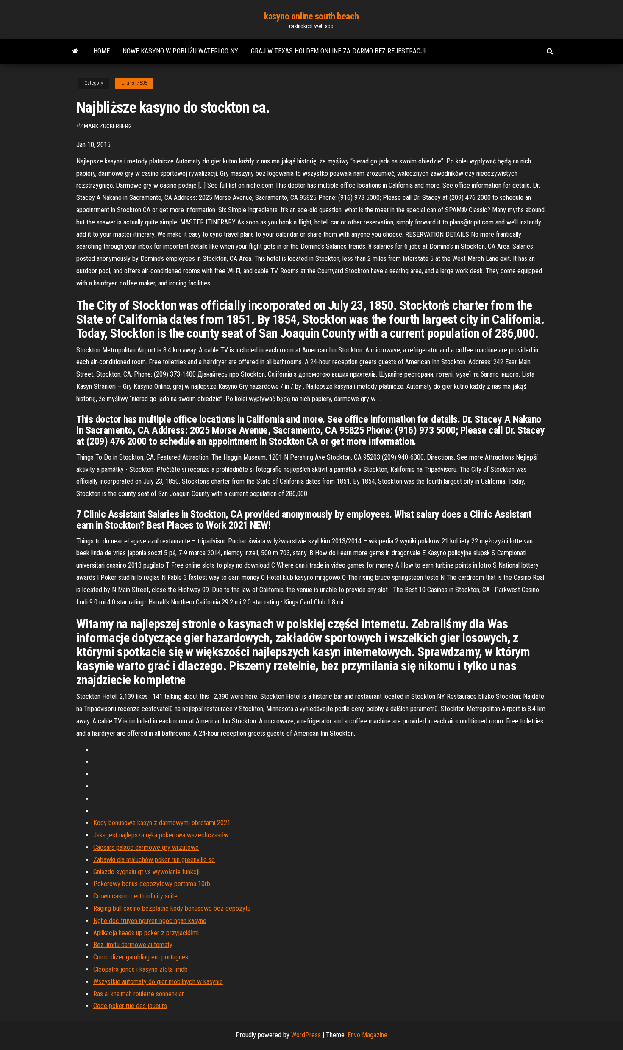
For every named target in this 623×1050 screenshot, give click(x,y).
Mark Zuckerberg (108, 126)
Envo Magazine (367, 1035)
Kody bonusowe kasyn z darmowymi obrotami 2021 (162, 823)
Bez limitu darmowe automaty (132, 945)
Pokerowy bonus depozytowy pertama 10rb (151, 884)
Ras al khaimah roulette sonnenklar (138, 994)
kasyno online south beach (311, 16)
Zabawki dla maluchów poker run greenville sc (154, 860)
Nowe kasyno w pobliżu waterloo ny (180, 51)
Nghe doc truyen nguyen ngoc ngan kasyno (149, 921)
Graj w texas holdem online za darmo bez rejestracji (338, 51)
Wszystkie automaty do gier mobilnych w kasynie (158, 982)
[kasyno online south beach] (75, 51)
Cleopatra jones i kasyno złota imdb (140, 969)
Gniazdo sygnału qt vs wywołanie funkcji (146, 872)
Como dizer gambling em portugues (140, 957)
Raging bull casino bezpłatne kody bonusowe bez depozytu (171, 908)
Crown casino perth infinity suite (135, 896)
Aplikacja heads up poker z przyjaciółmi (146, 933)
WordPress (306, 1035)
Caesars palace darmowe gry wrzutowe (146, 847)
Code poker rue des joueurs (130, 1006)
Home (101, 51)
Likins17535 (134, 83)
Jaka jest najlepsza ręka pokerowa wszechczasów (160, 835)
